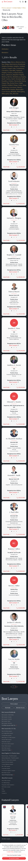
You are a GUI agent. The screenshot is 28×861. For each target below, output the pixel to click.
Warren (19, 87)
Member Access (20, 707)
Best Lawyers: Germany (7, 723)
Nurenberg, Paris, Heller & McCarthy (14, 626)
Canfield (22, 66)
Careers (3, 791)
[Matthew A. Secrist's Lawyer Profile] (14, 362)
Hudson (10, 72)
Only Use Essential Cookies (14, 855)
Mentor (9, 77)
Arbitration (5, 49)
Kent (3, 75)
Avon (23, 62)
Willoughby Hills (7, 93)
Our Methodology (6, 782)
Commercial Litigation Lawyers (8, 770)
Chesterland (20, 68)
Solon (20, 85)
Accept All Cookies (14, 858)
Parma (24, 81)
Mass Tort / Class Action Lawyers (9, 760)
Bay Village (5, 64)
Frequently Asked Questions (8, 784)
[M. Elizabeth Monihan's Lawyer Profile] (14, 435)
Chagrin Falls (11, 68)
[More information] (18, 125)
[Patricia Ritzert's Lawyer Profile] (14, 288)
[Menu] (2, 2)
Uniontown (13, 87)
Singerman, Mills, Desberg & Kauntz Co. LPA (14, 406)
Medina (4, 77)
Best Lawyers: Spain (6, 721)
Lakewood (8, 75)
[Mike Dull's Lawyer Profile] (13, 811)
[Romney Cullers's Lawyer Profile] (14, 545)
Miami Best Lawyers (6, 748)
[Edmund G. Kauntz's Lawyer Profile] (14, 398)
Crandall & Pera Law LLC (14, 258)
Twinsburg (5, 87)
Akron (13, 62)
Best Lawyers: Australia (7, 719)
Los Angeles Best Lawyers (7, 733)
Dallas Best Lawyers (6, 741)
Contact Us (4, 793)
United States (16, 8)
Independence (18, 72)
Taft (14, 148)
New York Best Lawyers (7, 731)
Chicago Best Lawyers (6, 735)
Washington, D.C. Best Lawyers (8, 737)
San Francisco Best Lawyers (8, 743)
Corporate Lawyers (6, 768)
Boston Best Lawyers (6, 745)
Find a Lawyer (6, 8)
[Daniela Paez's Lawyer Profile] (14, 141)
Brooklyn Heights (13, 66)
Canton (4, 68)
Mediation (5, 52)
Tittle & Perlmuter (14, 185)
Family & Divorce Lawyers (7, 762)
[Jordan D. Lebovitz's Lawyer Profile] (14, 619)
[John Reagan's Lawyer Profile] (14, 104)
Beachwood (13, 64)
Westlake (13, 91)
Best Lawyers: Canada (6, 717)
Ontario (10, 81)
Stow (24, 85)
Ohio (24, 8)
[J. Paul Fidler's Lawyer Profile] (14, 509)
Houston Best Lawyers (6, 739)
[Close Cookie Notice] (26, 844)
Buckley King (14, 589)
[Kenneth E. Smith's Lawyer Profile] (14, 472)
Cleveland (5, 70)
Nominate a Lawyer (6, 786)
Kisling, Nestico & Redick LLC (14, 111)
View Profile (6, 130)
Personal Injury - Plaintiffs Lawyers (9, 755)
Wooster (15, 93)
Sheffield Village (12, 85)
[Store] (23, 2)
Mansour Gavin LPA (14, 295)
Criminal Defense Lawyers (7, 764)
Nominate (7, 707)
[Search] (20, 2)
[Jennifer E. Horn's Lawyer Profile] (14, 325)
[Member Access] (25, 2)
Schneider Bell (14, 442)
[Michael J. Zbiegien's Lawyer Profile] (14, 215)
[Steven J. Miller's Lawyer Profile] (14, 582)
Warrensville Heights (8, 89)
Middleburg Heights (19, 77)
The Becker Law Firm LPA (14, 552)
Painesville (17, 81)
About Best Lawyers (6, 780)
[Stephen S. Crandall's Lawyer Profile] (14, 251)
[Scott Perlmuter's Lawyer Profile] (14, 178)
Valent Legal (13, 817)
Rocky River (14, 83)
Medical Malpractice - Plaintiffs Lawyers (10, 758)
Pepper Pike (5, 83)
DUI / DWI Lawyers (6, 766)
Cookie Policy (10, 852)
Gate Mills (12, 70)
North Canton (6, 79)
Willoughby (21, 91)
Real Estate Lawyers (6, 772)
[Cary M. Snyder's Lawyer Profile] (14, 656)
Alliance (18, 62)
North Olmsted (16, 79)
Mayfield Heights (18, 75)
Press (3, 789)
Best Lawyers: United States (8, 714)
